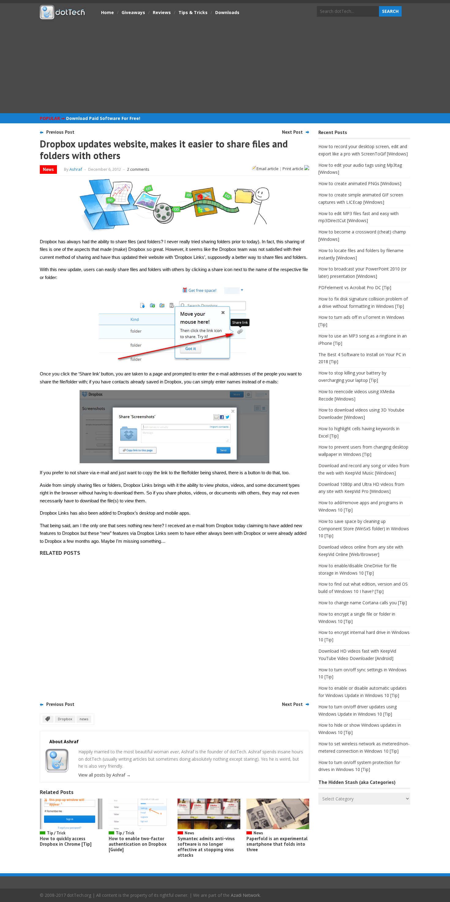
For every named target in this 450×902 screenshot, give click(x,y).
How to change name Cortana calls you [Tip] (362, 603)
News (48, 169)
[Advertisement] (225, 66)
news (84, 719)
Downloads (227, 12)
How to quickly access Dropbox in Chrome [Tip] (66, 841)
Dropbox (65, 719)
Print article (293, 168)
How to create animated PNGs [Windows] (359, 183)
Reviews (162, 12)
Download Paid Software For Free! (103, 118)
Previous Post (60, 132)
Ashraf (75, 169)
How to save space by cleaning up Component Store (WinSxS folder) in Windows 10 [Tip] (363, 528)
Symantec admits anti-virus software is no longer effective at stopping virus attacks (206, 847)
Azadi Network (245, 895)
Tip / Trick (56, 833)
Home (107, 12)
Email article (268, 168)
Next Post (292, 132)
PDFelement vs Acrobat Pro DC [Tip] (354, 287)
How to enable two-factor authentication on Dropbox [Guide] (138, 844)
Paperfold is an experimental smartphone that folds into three (277, 844)
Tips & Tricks (193, 12)
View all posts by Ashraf (104, 775)
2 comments (138, 169)
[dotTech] (63, 16)
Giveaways (133, 12)
